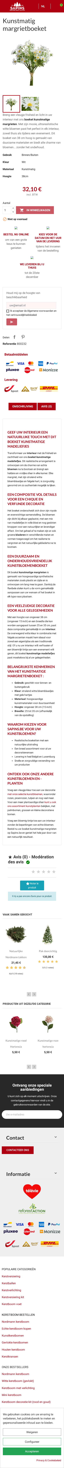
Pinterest (22, 336)
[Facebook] (5, 1161)
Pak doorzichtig (48, 951)
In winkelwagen (35, 210)
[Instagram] (21, 1161)
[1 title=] (33, 872)
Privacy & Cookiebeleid (48, 1460)
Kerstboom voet (12, 1304)
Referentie (9, 343)
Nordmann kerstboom (15, 1321)
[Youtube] (29, 1161)
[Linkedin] (45, 1161)
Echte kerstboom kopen (17, 1328)
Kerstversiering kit (13, 1297)
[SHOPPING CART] (59, 6)
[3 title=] (43, 872)
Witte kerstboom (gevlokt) (18, 1381)
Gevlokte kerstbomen (15, 1342)
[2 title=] (38, 872)
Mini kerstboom (11, 1395)
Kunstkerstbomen (13, 1335)
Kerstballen (9, 1283)
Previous (29, 994)
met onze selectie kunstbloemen (24, 794)
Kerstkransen (10, 1356)
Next (34, 994)
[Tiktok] (37, 1161)
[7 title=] (18, 968)
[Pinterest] (13, 1161)
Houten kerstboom (13, 1349)
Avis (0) (46, 406)
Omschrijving (22, 406)
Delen (14, 336)
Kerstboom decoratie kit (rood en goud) (26, 1402)
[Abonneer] (57, 1114)
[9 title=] (23, 968)
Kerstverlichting (11, 1290)
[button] (18, 1150)
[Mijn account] (54, 6)
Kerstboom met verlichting (18, 1388)
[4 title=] (49, 872)
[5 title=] (54, 872)
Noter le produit (32, 885)
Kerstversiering (11, 1276)
